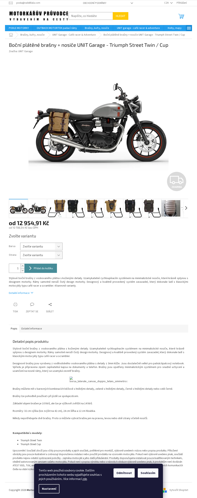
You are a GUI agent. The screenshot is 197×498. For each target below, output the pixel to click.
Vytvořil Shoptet (178, 490)
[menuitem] (19, 28)
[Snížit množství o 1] (22, 270)
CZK (166, 3)
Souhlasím (148, 473)
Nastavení (49, 489)
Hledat (120, 16)
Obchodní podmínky (94, 3)
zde (84, 479)
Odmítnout (124, 473)
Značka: (21, 51)
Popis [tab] (14, 329)
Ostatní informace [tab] (31, 329)
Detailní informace (19, 293)
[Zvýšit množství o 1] (22, 266)
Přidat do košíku (43, 268)
